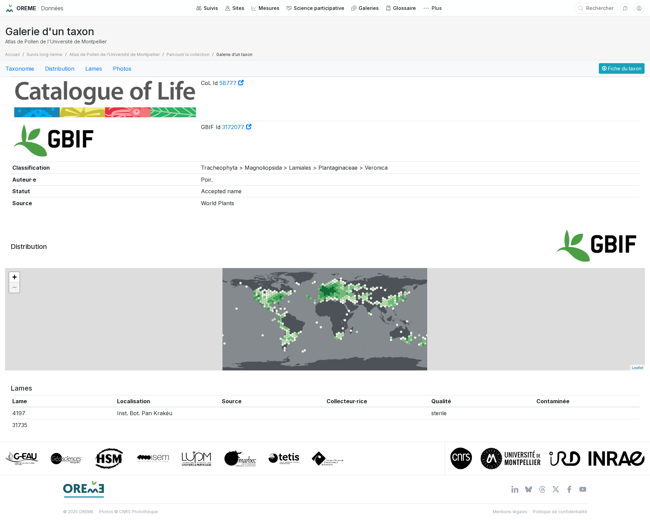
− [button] (14, 287)
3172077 (234, 127)
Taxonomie (19, 68)
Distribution (59, 68)
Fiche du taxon (624, 68)
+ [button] (14, 277)
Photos (122, 68)
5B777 (228, 83)
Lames (93, 68)
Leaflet (637, 367)
